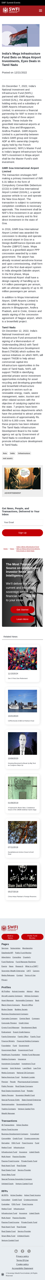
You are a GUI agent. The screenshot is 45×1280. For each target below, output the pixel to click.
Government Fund (25, 1050)
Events (4, 966)
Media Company (8, 1073)
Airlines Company (31, 996)
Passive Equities (19, 1157)
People (13, 1082)
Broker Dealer (7, 1009)
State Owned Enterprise (31, 1100)
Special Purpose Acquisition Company (17, 1179)
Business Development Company (15, 1014)
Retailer (30, 1091)
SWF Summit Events (11, 3)
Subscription (15, 948)
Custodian (6, 1204)
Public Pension (7, 1086)
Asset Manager (8, 1000)
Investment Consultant (11, 1064)
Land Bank (27, 1068)
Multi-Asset (6, 1157)
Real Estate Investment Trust (13, 1091)
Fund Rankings (8, 962)
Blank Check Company (11, 1005)
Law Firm (37, 1068)
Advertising (6, 957)
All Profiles (6, 991)
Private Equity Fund (29, 1161)
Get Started (25, 610)
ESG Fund (16, 1143)
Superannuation (8, 1104)
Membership (27, 948)
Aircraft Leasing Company (12, 996)
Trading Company (9, 1109)
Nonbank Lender (28, 1077)
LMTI (29, 971)
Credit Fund (17, 1138)
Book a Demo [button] (10, 937)
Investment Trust (28, 1064)
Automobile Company (24, 1000)
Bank (37, 1000)
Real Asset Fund (8, 1166)
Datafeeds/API (7, 953)
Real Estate (21, 1166)
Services (5, 948)
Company (36, 1018)
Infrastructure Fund (9, 1152)
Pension (5, 1082)
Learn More (25, 620)
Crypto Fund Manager (10, 1027)
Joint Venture (15, 1068)
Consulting (16, 957)
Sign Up (22, 533)
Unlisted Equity (8, 1184)
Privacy (4, 980)
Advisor (30, 991)
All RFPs (5, 1195)
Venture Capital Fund (24, 1184)
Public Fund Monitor (23, 953)
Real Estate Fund (9, 1170)
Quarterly (26, 957)
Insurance (22, 1059)
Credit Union (24, 1023)
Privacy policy (22, 1256)
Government (24, 1046)
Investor (5, 1068)
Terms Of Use (22, 1260)
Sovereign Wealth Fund (25, 1095)
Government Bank (9, 1050)
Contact (19, 975)
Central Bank (25, 1018)
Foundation (6, 1046)
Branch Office (27, 1005)
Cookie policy (22, 1264)
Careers (36, 971)
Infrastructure (19, 1147)
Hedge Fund (7, 1147)
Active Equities (22, 1125)
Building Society (21, 1009)
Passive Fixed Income (10, 1161)
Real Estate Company (24, 1086)
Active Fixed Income (10, 1129)
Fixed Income (27, 1143)
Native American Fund (10, 1077)
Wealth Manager (8, 1113)
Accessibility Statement (22, 1268)
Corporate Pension (9, 1023)
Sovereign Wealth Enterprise (13, 971)
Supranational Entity (24, 1104)
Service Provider (24, 1170)
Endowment (6, 1032)
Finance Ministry (8, 1041)
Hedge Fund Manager (31, 1055)
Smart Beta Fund (8, 1175)
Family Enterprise (9, 1037)
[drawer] (40, 10)
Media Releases (8, 975)
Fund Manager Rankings (26, 962)
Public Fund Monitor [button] (32, 937)
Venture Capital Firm (26, 1109)
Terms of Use (30, 975)
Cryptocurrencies (31, 1200)
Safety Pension (8, 1095)
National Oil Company (25, 1073)
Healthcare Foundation (11, 1055)
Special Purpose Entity (11, 1100)
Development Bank (29, 1027)
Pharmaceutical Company (28, 1082)
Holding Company (9, 1059)
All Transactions (8, 1125)
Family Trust (35, 1037)
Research (19, 966)
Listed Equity (34, 1152)
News (11, 966)
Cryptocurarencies (31, 1138)
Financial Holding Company (28, 1041)
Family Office (23, 1037)
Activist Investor (18, 991)
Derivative (6, 1143)
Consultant (34, 1134)
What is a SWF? (31, 966)
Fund (15, 1046)
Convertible (6, 1138)
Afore (37, 991)
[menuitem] (6, 949)
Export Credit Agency (21, 1032)
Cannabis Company (10, 1018)
